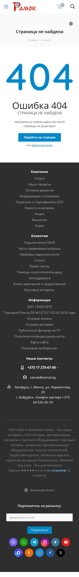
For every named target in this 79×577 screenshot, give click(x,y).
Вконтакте (55, 542)
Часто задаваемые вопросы (39, 248)
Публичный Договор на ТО (39, 330)
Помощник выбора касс (39, 348)
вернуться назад (42, 145)
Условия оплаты (39, 318)
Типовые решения (39, 190)
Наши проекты (39, 184)
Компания (39, 171)
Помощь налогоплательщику (39, 272)
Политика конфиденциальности (39, 336)
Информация (39, 300)
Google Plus (39, 553)
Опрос (39, 225)
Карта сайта (39, 342)
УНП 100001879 (39, 307)
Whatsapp (24, 542)
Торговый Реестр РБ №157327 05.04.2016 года (39, 312)
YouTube (66, 542)
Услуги (39, 178)
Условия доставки (40, 324)
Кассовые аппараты (39, 290)
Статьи (39, 260)
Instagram (45, 542)
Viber (13, 542)
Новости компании (39, 208)
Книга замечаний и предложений (39, 284)
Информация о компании (39, 196)
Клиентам (39, 236)
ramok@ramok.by (43, 377)
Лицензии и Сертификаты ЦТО (39, 202)
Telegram (34, 542)
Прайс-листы (39, 266)
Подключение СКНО (39, 242)
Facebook (50, 553)
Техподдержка (39, 278)
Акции (39, 214)
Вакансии (39, 220)
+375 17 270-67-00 (41, 367)
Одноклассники (29, 553)
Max (18, 553)
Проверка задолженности (39, 254)
